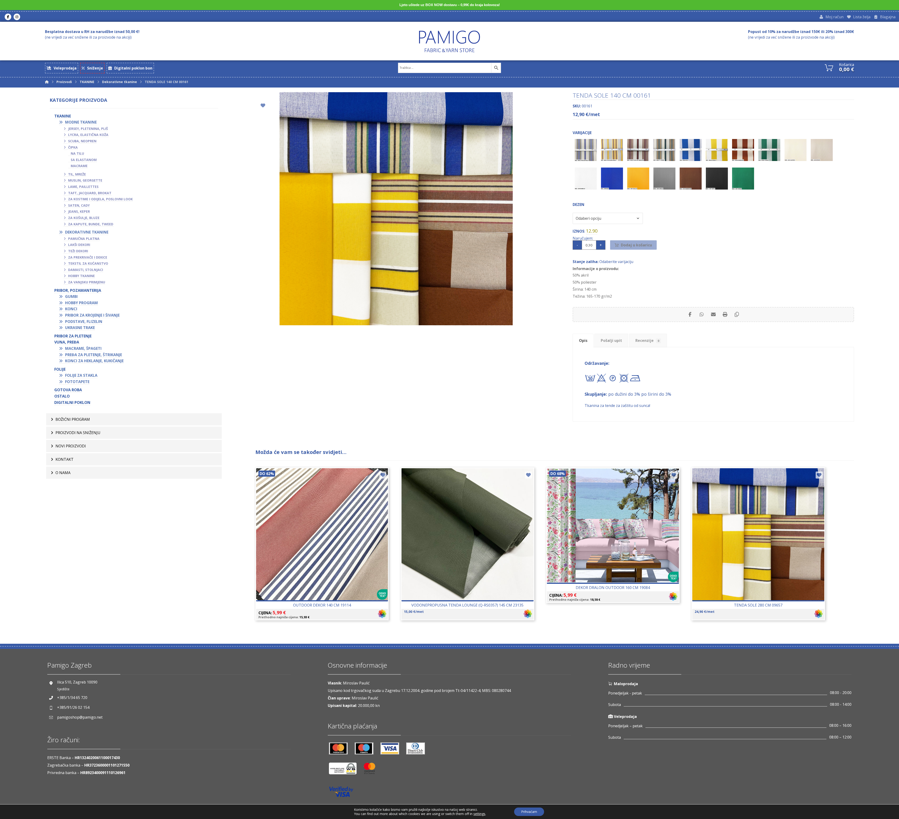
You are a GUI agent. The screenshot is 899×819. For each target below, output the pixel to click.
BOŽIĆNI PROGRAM (72, 419)
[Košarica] (829, 67)
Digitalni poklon (72, 402)
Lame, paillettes (83, 186)
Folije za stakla (81, 375)
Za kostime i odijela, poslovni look (100, 199)
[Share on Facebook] (690, 314)
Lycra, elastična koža (88, 134)
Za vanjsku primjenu (86, 282)
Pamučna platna (83, 238)
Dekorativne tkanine (86, 232)
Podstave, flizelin (83, 321)
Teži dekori (78, 251)
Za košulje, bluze (83, 218)
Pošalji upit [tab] (611, 340)
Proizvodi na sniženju (77, 432)
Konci (71, 308)
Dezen (578, 204)
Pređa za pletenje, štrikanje (93, 354)
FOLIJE (60, 369)
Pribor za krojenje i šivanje (92, 315)
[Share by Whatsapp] (701, 314)
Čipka (73, 147)
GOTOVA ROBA (68, 389)
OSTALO (62, 396)
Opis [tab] (583, 340)
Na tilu (77, 153)
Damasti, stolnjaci (85, 269)
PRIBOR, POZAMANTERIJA (77, 290)
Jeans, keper (79, 211)
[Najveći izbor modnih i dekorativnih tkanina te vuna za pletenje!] (449, 41)
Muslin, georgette (85, 180)
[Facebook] (8, 17)
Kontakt (64, 459)
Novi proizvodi (70, 446)
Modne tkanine (81, 122)
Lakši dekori (79, 244)
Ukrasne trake (80, 327)
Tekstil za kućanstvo (88, 263)
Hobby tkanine (81, 276)
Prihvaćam (529, 811)
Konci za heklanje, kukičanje (94, 360)
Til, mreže (77, 174)
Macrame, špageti (83, 348)
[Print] (725, 314)
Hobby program (81, 302)
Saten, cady (79, 205)
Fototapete (77, 381)
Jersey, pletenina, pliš (88, 128)
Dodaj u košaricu (636, 245)
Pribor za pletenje (73, 336)
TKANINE (62, 116)
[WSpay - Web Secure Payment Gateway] (345, 770)
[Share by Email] (713, 314)
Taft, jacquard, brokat (89, 193)
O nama (62, 472)
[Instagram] (17, 17)
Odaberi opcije (324, 548)
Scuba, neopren (82, 141)
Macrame (79, 166)
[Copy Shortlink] (736, 314)
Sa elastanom (84, 159)
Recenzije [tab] (647, 340)
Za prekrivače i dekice (87, 257)
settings (479, 814)
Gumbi (71, 296)
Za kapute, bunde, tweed (90, 224)
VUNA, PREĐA (66, 342)
